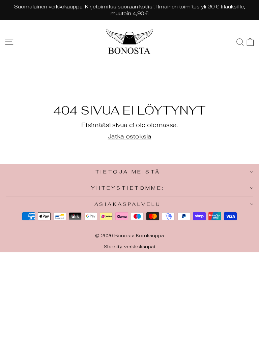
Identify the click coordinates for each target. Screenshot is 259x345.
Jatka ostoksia (129, 136)
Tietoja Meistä (128, 171)
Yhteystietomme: (127, 188)
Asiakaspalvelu (127, 204)
